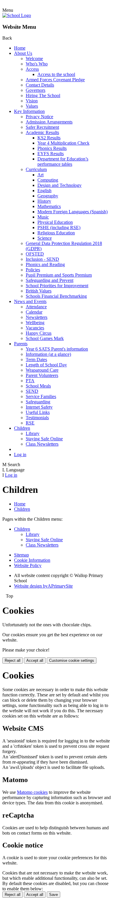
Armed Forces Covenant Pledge (55, 79)
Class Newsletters (42, 443)
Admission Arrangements (49, 121)
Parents (20, 343)
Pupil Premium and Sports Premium (59, 275)
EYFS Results (50, 153)
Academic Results (42, 132)
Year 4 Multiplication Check (63, 143)
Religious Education (56, 232)
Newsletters (36, 317)
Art (40, 174)
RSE (30, 422)
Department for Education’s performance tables (62, 161)
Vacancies (35, 327)
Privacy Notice (39, 116)
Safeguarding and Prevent (49, 280)
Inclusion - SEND (42, 259)
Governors (35, 90)
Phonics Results (52, 148)
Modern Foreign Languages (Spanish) (72, 211)
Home (19, 47)
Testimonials (37, 417)
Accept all (34, 660)
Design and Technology (59, 185)
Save (53, 894)
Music (43, 216)
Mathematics (49, 206)
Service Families (41, 396)
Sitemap (21, 554)
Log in (20, 454)
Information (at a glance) (48, 354)
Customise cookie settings (71, 660)
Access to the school (56, 74)
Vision (32, 100)
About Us (23, 53)
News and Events (30, 301)
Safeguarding (38, 401)
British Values (38, 290)
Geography (47, 195)
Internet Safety (39, 407)
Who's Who (37, 63)
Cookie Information (32, 560)
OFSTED (35, 253)
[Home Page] (16, 15)
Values (32, 106)
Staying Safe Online (44, 438)
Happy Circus (38, 333)
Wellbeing (35, 322)
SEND (32, 391)
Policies (33, 269)
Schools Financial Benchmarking (56, 296)
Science (44, 238)
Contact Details (40, 84)
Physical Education (55, 222)
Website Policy (28, 565)
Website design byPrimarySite (43, 585)
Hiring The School (43, 95)
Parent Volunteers (42, 375)
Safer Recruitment (42, 127)
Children (22, 428)
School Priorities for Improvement (57, 285)
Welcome (34, 58)
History (44, 201)
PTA (30, 380)
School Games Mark (45, 338)
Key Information (29, 111)
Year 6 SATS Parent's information (57, 348)
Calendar (34, 311)
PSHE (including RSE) (58, 227)
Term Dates (36, 359)
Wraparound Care (42, 370)
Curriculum (36, 169)
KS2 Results (49, 137)
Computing (47, 179)
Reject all (12, 660)
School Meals (38, 385)
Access (32, 69)
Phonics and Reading (45, 264)
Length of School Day (46, 364)
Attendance (36, 306)
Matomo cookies (32, 792)
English (44, 190)
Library (32, 433)
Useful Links (38, 412)
